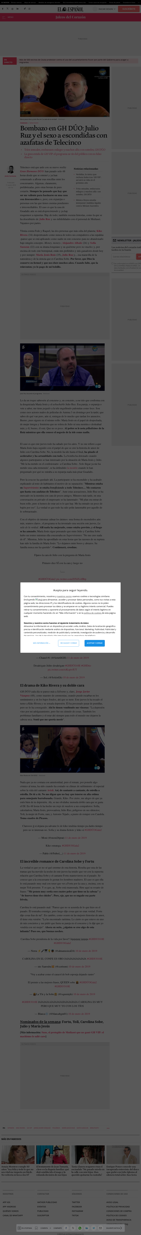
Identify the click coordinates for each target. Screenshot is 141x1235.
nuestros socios (64, 596)
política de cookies (93, 613)
